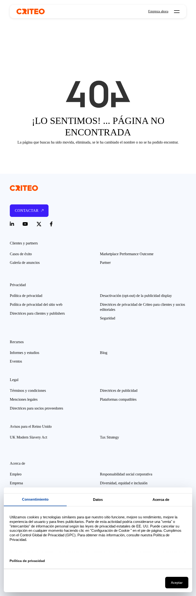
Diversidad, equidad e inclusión (123, 483)
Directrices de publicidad (118, 390)
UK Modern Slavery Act (28, 437)
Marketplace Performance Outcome (126, 254)
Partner (105, 262)
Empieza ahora (158, 11)
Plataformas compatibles (118, 399)
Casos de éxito (21, 254)
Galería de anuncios (25, 262)
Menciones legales (24, 399)
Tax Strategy (109, 437)
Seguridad (107, 318)
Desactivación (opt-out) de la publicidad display (136, 296)
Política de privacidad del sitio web (36, 304)
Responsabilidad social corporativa (126, 474)
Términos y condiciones (28, 390)
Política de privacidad (26, 296)
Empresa (16, 483)
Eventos (16, 361)
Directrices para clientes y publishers (37, 313)
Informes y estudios (24, 353)
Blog (103, 353)
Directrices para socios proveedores (36, 408)
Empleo (16, 474)
